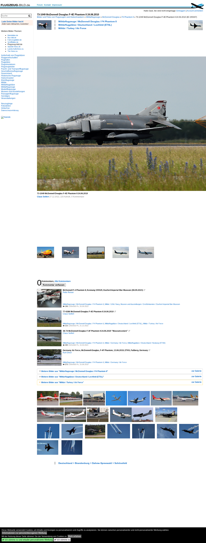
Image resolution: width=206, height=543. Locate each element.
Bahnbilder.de (13, 35)
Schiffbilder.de (13, 42)
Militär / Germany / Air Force (116, 343)
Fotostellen (6, 106)
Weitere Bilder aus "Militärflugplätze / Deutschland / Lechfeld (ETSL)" (72, 377)
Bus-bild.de (12, 38)
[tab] (120, 371)
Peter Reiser (68, 292)
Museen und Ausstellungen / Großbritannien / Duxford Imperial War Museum (150, 304)
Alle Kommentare (63, 281)
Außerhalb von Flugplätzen (13, 55)
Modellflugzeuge (8, 89)
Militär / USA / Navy (112, 304)
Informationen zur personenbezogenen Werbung (24, 533)
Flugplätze (5, 62)
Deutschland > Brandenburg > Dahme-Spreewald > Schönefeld (92, 463)
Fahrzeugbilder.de (15, 40)
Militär (3, 82)
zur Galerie (196, 371)
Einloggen (180, 11)
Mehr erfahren (74, 536)
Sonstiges (5, 96)
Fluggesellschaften (9, 57)
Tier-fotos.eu (13, 51)
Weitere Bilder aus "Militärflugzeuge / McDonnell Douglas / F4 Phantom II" (74, 371)
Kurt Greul (67, 352)
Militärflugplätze (8, 85)
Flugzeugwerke (8, 67)
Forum (40, 5)
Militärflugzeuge (93, 17)
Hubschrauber (7, 78)
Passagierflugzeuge (10, 94)
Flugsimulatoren (8, 64)
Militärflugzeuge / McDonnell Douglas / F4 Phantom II (87, 21)
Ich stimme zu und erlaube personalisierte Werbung (27, 539)
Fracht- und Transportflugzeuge (15, 69)
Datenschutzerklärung (10, 110)
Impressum (57, 5)
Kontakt (47, 5)
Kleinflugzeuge (7, 80)
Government (6, 73)
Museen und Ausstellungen (13, 91)
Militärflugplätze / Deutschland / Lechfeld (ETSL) (85, 25)
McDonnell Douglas (111, 17)
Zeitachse (5, 108)
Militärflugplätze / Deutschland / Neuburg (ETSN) (146, 343)
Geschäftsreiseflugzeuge (12, 71)
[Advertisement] (95, 42)
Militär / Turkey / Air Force (72, 28)
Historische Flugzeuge (11, 76)
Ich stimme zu (62, 539)
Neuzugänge (7, 103)
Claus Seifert (43, 197)
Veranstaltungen (8, 98)
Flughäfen (5, 60)
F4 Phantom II (128, 17)
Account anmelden (195, 11)
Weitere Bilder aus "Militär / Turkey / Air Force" (62, 382)
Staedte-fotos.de (14, 47)
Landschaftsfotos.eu (15, 49)
